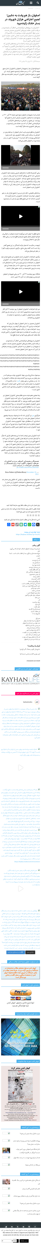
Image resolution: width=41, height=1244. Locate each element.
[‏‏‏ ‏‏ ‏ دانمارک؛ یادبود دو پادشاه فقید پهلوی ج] (20, 767)
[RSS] (17, 1227)
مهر (33, 415)
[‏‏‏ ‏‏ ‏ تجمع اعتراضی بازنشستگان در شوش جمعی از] (20, 888)
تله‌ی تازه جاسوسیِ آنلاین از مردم (31, 1188)
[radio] (39, 516)
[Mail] (23, 1227)
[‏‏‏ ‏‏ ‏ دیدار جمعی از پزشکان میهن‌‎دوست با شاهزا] (20, 727)
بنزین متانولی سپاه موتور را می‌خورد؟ (30, 1133)
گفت (18, 381)
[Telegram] (6, 1227)
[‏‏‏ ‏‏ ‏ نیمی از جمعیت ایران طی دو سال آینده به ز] (20, 848)
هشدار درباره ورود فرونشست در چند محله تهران (26, 1157)
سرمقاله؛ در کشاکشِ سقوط (32, 1165)
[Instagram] (29, 1227)
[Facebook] (35, 1227)
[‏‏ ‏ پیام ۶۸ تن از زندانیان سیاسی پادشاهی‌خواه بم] (20, 808)
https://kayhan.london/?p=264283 (28, 534)
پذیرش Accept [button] (24, 1241)
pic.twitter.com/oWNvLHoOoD (28, 467)
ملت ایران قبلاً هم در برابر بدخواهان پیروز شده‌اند (26, 1196)
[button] (38, 3)
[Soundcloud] (12, 1227)
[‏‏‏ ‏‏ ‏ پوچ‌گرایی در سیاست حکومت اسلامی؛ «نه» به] (20, 929)
